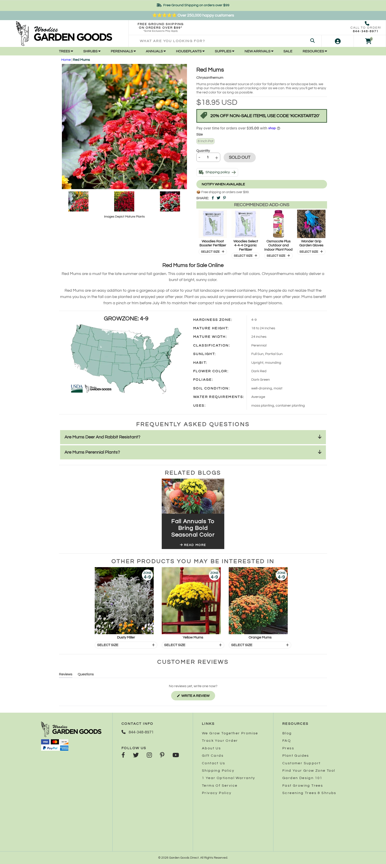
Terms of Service (219, 785)
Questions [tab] (86, 675)
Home (66, 59)
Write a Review (198, 697)
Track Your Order (220, 740)
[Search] (312, 41)
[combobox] (225, 41)
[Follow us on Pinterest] (162, 755)
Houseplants (189, 51)
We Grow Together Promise (230, 733)
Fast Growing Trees (302, 785)
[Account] (338, 41)
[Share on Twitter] (218, 198)
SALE (287, 51)
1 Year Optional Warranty (228, 778)
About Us (211, 748)
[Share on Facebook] (213, 198)
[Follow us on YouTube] (175, 755)
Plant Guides (295, 755)
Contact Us (213, 763)
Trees (65, 51)
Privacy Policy (217, 793)
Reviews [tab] (65, 675)
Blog (287, 733)
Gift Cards (213, 755)
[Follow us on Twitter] (136, 755)
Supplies (223, 51)
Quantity (203, 150)
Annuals (155, 51)
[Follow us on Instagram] (149, 755)
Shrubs (90, 51)
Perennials (122, 51)
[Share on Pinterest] (224, 198)
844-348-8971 (366, 31)
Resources (314, 51)
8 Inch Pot (205, 141)
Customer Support (301, 763)
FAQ (286, 740)
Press (288, 748)
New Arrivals (258, 51)
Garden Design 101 (302, 778)
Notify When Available (223, 184)
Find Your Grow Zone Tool (308, 770)
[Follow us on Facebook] (123, 755)
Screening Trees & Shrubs (309, 793)
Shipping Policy (218, 770)
